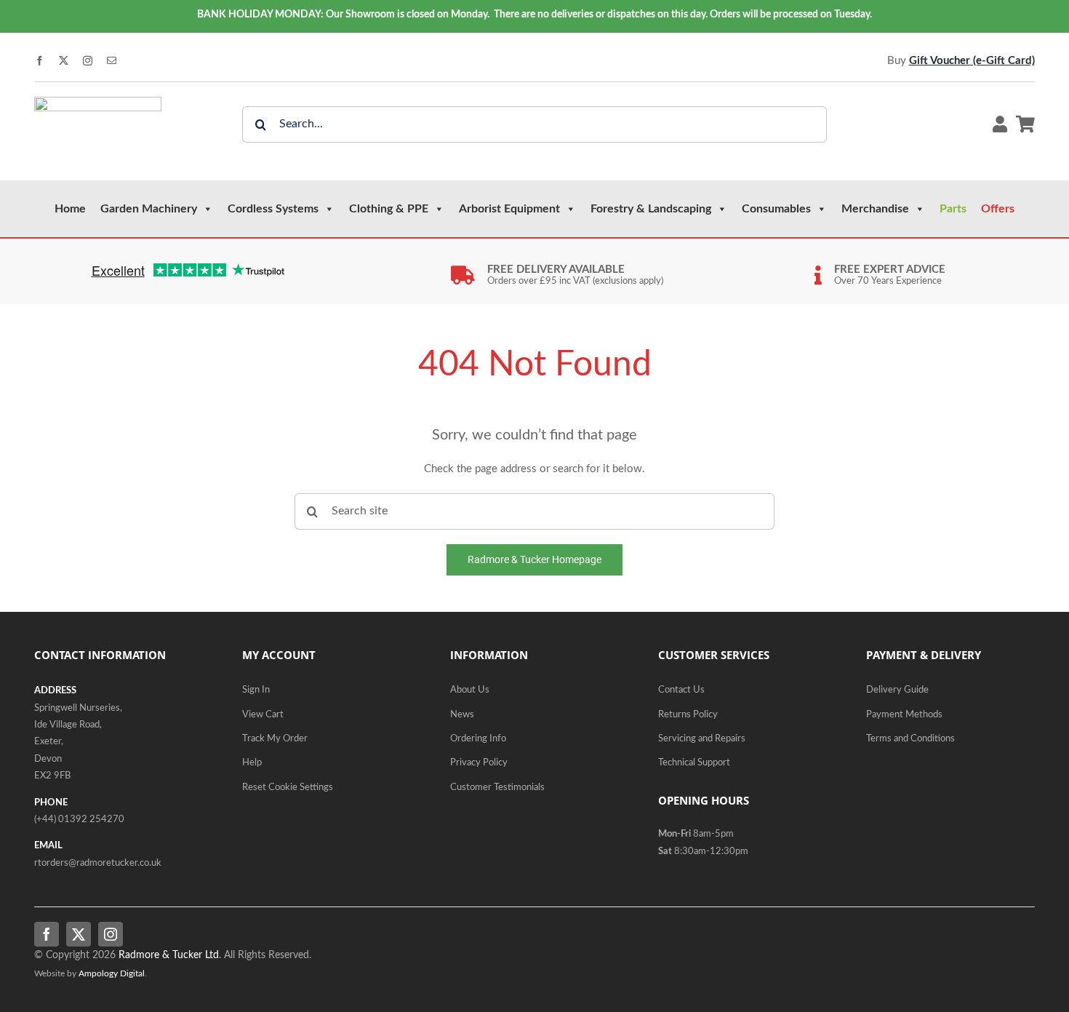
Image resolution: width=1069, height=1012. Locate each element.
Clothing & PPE (388, 209)
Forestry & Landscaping (650, 209)
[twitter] (63, 60)
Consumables (776, 209)
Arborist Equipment (509, 209)
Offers (997, 209)
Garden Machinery (148, 209)
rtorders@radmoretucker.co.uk (97, 863)
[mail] (111, 60)
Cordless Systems (273, 209)
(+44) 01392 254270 (79, 819)
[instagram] (87, 60)
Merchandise (875, 209)
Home (70, 209)
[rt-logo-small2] (97, 102)
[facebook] (39, 60)
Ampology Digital (112, 974)
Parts (953, 209)
